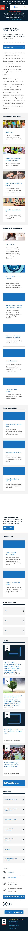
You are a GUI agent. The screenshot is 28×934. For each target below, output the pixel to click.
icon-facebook (9, 904)
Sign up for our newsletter (14, 896)
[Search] (25, 7)
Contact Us (12, 928)
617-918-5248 (11, 872)
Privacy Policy (13, 921)
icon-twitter (5, 904)
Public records (14, 925)
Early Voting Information (14, 19)
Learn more (8, 527)
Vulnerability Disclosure (13, 923)
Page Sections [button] (8, 47)
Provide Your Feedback (14, 912)
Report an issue (16, 919)
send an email (12, 877)
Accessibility (13, 927)
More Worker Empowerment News (11, 783)
